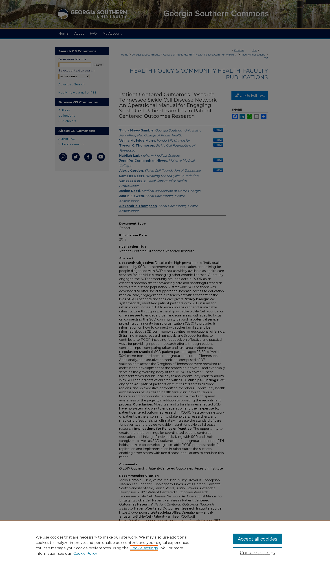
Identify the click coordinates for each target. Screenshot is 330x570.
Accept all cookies (257, 539)
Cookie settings (144, 548)
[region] (165, 545)
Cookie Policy (85, 553)
